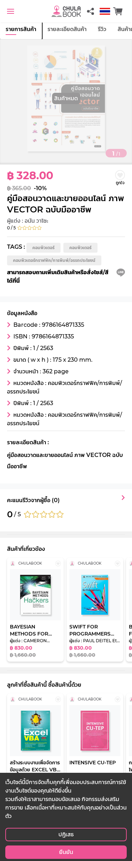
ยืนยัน (66, 852)
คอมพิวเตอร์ (43, 247)
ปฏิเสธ (66, 834)
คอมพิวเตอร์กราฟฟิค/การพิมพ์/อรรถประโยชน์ (54, 260)
